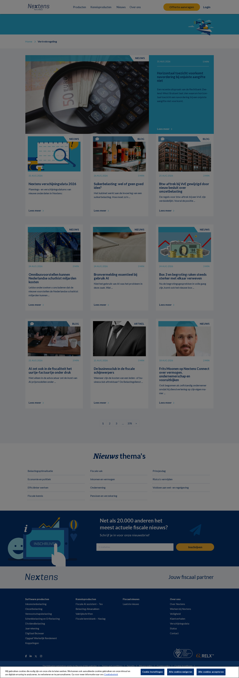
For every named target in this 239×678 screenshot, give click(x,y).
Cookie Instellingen (152, 672)
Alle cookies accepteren (211, 672)
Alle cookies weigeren (180, 672)
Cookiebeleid (111, 674)
